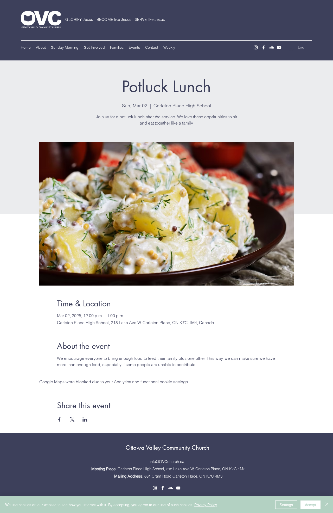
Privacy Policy (205, 504)
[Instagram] (255, 47)
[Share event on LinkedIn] (84, 419)
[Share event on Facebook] (59, 419)
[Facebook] (263, 47)
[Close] (327, 504)
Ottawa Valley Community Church (167, 447)
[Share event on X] (72, 419)
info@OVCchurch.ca (167, 461)
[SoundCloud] (271, 47)
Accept (310, 504)
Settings (286, 504)
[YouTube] (279, 47)
